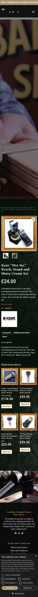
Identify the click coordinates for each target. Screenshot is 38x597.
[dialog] (19, 575)
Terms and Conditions (19, 551)
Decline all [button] (27, 588)
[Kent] (9, 319)
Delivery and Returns (19, 547)
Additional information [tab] (22, 333)
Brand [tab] (4, 337)
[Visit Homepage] (3, 10)
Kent (3, 441)
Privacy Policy (25, 571)
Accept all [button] (10, 588)
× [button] (35, 556)
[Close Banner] (36, 2)
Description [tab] (6, 333)
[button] (33, 219)
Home (3, 208)
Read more (7, 406)
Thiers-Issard (6, 396)
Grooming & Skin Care (14, 208)
